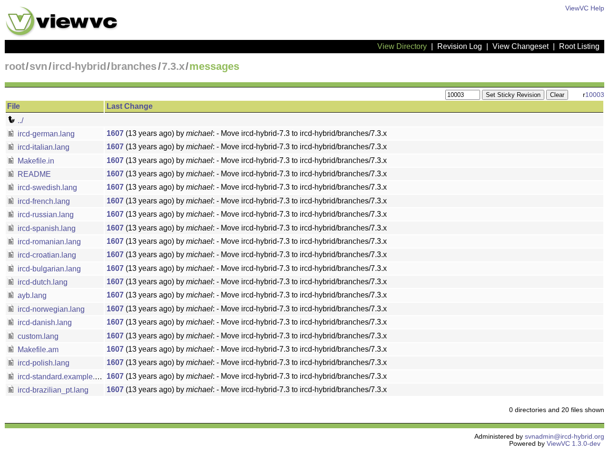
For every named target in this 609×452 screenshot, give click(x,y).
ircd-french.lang (43, 201)
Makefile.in (35, 161)
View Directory (402, 46)
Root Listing (579, 46)
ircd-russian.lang (45, 215)
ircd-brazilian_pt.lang (52, 390)
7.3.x (173, 66)
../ (19, 120)
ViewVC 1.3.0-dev (573, 443)
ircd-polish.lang (42, 363)
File (13, 106)
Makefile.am (37, 350)
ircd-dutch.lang (42, 282)
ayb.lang (31, 295)
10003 (594, 94)
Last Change (130, 106)
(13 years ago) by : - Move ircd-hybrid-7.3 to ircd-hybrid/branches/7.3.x (247, 133)
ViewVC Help (584, 8)
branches (134, 66)
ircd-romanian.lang (48, 242)
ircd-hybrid (79, 66)
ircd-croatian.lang (46, 255)
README (33, 174)
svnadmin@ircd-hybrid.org (564, 436)
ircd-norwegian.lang (50, 309)
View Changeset (520, 46)
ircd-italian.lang (42, 147)
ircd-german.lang (45, 134)
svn (38, 66)
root (15, 66)
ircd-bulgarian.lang (48, 269)
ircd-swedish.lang (46, 187)
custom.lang (37, 336)
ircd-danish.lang (44, 322)
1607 (115, 133)
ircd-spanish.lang (46, 228)
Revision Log (459, 46)
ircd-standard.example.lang (62, 377)
